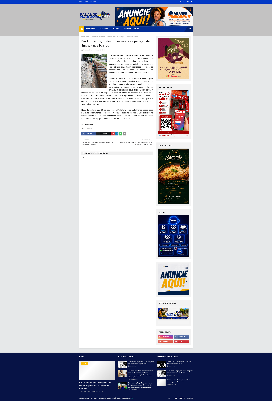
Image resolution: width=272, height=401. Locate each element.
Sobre (86, 2)
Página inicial (85, 37)
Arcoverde (94, 37)
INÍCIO (169, 398)
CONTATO (190, 398)
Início (80, 2)
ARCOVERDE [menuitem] (90, 29)
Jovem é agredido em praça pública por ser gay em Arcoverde (178, 381)
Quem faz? (93, 2)
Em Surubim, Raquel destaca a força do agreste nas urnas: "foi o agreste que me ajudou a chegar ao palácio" (140, 385)
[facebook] (184, 1)
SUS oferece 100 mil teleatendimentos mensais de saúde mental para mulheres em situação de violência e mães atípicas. (140, 374)
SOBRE (175, 398)
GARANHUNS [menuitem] (104, 29)
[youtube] (187, 1)
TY (132, 398)
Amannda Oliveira (88, 50)
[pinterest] (191, 1)
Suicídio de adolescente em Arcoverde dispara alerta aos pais (179, 363)
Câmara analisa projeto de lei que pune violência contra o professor (141, 363)
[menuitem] (81, 29)
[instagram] (180, 1)
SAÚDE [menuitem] (136, 29)
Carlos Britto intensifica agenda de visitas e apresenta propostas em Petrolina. (95, 385)
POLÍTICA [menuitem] (127, 29)
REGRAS (182, 398)
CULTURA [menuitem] (116, 29)
